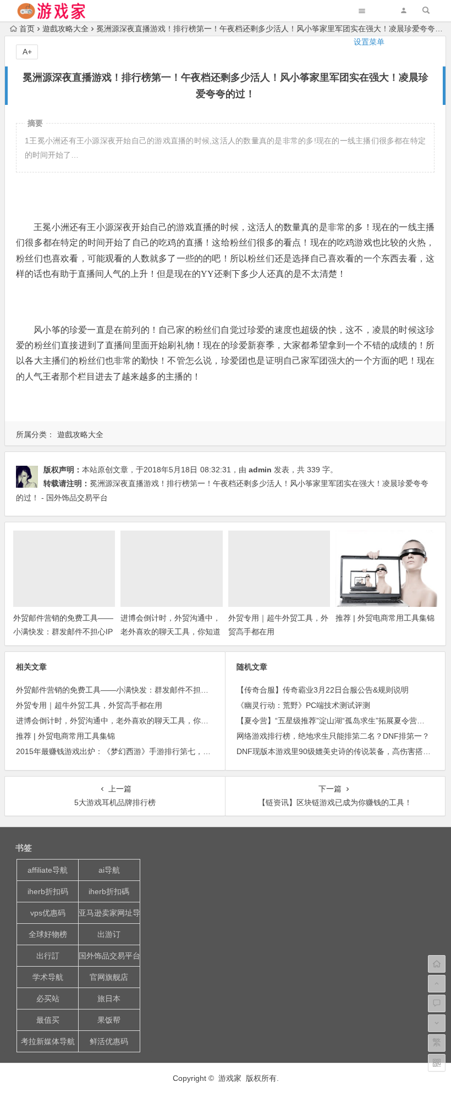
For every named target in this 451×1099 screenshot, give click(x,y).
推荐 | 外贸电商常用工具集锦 (385, 617)
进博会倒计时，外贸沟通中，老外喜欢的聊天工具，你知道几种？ (170, 631)
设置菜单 (369, 41)
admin (260, 469)
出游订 (108, 934)
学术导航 (47, 977)
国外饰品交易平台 (109, 955)
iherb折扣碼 (109, 891)
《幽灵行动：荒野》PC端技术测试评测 (303, 705)
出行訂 (47, 955)
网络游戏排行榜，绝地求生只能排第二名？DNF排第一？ (333, 736)
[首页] (437, 964)
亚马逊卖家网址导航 (109, 912)
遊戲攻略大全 (80, 434)
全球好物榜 (48, 934)
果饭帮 (108, 1020)
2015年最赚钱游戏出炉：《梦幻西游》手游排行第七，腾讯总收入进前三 (140, 751)
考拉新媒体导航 (48, 1041)
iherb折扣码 (48, 891)
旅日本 (108, 998)
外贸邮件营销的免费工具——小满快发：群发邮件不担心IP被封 (63, 631)
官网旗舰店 (109, 977)
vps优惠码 (47, 912)
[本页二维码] (437, 1063)
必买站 (47, 998)
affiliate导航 (48, 870)
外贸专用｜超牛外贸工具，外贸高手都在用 (89, 705)
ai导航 (109, 870)
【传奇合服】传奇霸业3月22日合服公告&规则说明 (323, 689)
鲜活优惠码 (109, 1041)
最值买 (47, 1020)
